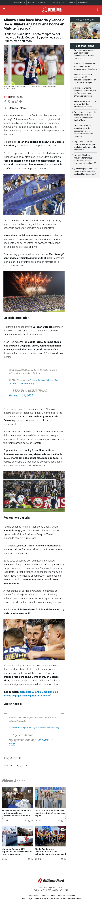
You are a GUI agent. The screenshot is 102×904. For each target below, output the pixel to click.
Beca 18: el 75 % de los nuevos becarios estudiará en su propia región (50, 813)
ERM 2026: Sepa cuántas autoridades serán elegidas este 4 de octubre (85, 66)
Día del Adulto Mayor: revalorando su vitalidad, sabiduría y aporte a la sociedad (50, 851)
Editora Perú (34, 896)
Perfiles (31, 3)
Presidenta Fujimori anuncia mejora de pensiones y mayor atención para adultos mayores (83, 131)
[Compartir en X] (29, 820)
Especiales (42, 3)
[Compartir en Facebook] (26, 820)
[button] (2, 817)
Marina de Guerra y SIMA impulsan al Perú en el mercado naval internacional (17, 851)
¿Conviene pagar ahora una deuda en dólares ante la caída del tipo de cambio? (85, 171)
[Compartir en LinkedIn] (32, 820)
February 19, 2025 (21, 395)
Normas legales (57, 3)
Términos (60, 896)
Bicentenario (19, 3)
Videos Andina (14, 781)
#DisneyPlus (52, 380)
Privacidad (70, 896)
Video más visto (85, 19)
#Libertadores (36, 380)
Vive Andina (83, 3)
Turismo (71, 3)
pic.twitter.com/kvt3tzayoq (46, 727)
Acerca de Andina (47, 896)
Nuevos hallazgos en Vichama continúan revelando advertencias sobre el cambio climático (16, 814)
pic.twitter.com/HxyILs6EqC (22, 383)
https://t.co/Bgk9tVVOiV (22, 727)
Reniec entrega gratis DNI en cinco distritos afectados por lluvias (85, 104)
